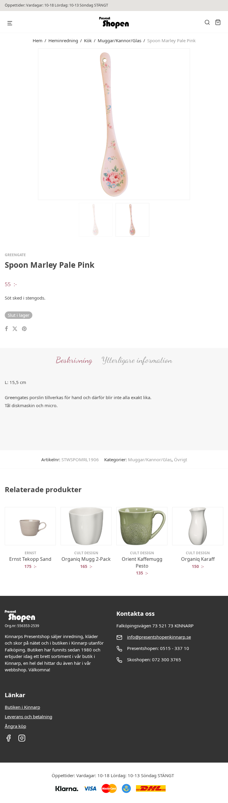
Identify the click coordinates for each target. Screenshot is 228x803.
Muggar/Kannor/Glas (119, 40)
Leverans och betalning (28, 716)
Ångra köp (15, 726)
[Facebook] (8, 740)
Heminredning (63, 40)
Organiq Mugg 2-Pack (86, 559)
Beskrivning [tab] (74, 360)
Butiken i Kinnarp (22, 707)
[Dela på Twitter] (15, 329)
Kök (88, 40)
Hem (37, 40)
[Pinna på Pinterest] (24, 329)
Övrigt (180, 459)
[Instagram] (22, 740)
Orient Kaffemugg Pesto (142, 562)
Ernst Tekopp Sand (30, 559)
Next (222, 124)
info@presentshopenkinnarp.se (159, 637)
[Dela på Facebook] (6, 329)
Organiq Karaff (198, 559)
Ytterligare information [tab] (137, 360)
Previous (6, 124)
